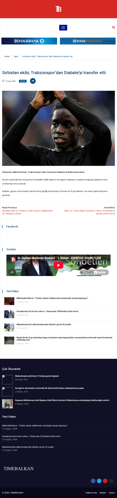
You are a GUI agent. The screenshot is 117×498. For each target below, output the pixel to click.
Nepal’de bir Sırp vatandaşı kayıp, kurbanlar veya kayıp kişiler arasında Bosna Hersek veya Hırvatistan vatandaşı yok (64, 339)
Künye (112, 492)
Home (7, 56)
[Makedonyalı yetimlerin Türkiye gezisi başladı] (7, 379)
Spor (16, 56)
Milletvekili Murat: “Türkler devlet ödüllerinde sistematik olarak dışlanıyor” (52, 298)
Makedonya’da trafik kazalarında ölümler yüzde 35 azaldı (44, 324)
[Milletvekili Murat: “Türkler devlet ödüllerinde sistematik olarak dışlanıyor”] (9, 301)
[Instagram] (111, 481)
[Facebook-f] (93, 481)
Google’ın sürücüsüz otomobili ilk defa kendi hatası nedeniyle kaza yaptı (49, 388)
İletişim (103, 492)
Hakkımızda (91, 492)
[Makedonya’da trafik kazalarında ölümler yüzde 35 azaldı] (9, 327)
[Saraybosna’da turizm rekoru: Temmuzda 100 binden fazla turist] (9, 314)
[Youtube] (105, 481)
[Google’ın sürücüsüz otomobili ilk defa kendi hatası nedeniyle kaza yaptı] (7, 391)
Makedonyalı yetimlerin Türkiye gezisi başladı (37, 376)
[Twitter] (99, 481)
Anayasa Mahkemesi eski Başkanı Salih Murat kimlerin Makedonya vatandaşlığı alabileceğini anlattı (62, 400)
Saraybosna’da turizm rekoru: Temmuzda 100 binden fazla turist (47, 311)
